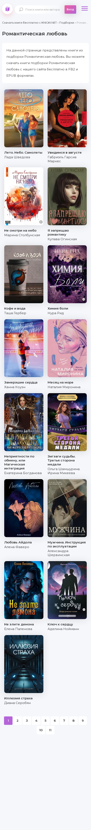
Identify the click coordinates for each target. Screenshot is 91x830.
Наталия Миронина (64, 387)
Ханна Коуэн (14, 387)
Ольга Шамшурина (64, 469)
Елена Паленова (18, 629)
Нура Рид (56, 313)
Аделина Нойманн (63, 629)
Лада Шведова (17, 157)
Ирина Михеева (61, 473)
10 (41, 730)
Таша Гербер (15, 313)
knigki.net (7, 9)
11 (50, 730)
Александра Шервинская (59, 553)
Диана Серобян (17, 703)
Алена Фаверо (16, 547)
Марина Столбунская (22, 235)
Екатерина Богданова (23, 473)
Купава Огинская (62, 239)
